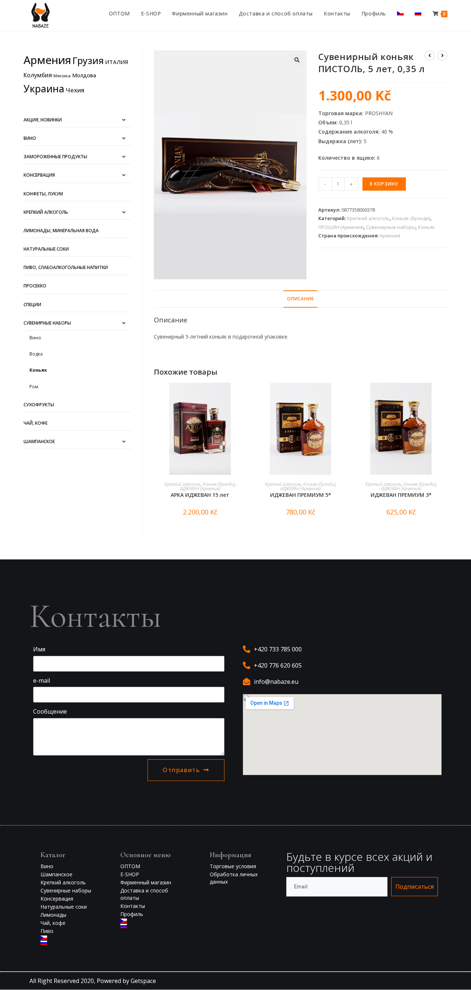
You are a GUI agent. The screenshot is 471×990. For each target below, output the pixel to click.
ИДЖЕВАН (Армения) (200, 488)
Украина (44, 88)
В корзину (384, 184)
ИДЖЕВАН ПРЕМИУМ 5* (300, 494)
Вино (30, 138)
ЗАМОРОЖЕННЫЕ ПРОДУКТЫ (55, 156)
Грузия (88, 60)
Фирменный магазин (145, 882)
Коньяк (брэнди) (411, 218)
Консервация (39, 175)
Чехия (75, 90)
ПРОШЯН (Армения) (341, 227)
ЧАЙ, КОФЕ (35, 423)
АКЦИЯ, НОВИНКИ (43, 120)
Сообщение (50, 711)
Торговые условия (233, 866)
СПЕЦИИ (32, 304)
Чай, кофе (52, 922)
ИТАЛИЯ (116, 62)
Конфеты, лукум (43, 194)
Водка (36, 354)
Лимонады (53, 914)
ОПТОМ (130, 866)
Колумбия (38, 75)
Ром (33, 386)
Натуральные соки (46, 249)
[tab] (300, 299)
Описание (300, 299)
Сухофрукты (39, 405)
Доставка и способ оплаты (144, 894)
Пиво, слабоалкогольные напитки (66, 267)
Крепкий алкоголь (368, 218)
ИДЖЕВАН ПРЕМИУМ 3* (401, 494)
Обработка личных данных (234, 878)
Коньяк (426, 227)
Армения (390, 235)
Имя (39, 649)
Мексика (62, 75)
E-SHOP (129, 874)
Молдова (84, 75)
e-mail (41, 680)
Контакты (132, 905)
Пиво (46, 930)
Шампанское (39, 441)
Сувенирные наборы (390, 227)
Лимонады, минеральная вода (61, 230)
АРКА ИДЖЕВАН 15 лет (200, 494)
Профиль (131, 914)
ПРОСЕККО (35, 286)
